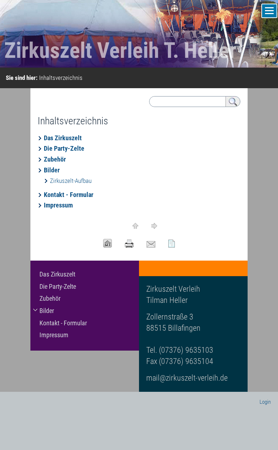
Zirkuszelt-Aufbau (71, 180)
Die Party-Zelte (64, 148)
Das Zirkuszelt (63, 138)
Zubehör (55, 159)
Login (265, 402)
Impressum (58, 205)
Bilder (52, 170)
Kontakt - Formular (68, 194)
